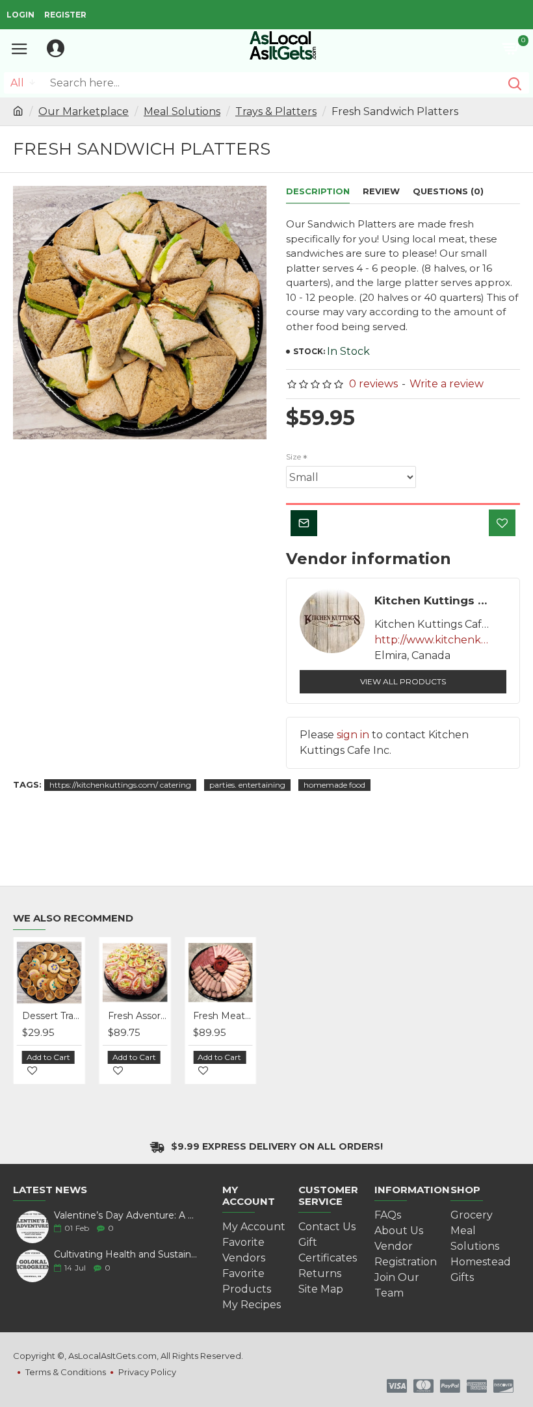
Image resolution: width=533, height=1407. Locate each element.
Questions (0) (448, 191)
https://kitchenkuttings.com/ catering (120, 785)
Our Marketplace (83, 111)
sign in (353, 735)
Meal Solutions (182, 111)
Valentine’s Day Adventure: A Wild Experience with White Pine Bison (127, 1215)
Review (381, 191)
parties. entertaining (247, 785)
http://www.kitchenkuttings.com (432, 640)
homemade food (334, 785)
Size (293, 456)
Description (318, 191)
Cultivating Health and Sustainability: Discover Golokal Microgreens (127, 1254)
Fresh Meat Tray (184, 1016)
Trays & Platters (276, 111)
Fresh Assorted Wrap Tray (98, 1016)
